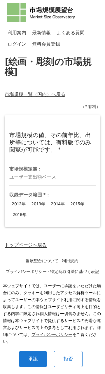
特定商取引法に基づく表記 (74, 271)
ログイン (17, 44)
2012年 (19, 203)
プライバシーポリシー (52, 334)
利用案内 (17, 32)
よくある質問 (71, 32)
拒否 (68, 358)
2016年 (20, 214)
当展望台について (42, 260)
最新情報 (41, 32)
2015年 (77, 203)
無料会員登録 (46, 44)
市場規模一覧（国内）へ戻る (35, 94)
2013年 (38, 203)
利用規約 (70, 260)
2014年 (58, 203)
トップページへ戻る (26, 245)
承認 (33, 358)
